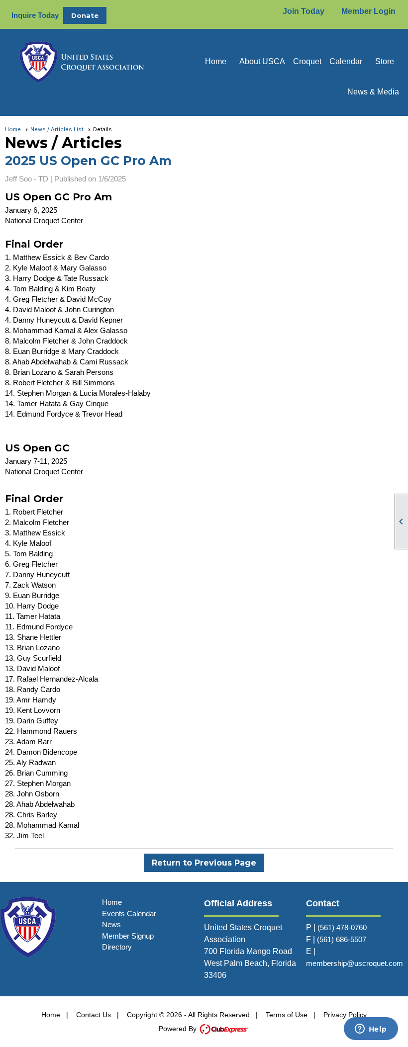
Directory (117, 947)
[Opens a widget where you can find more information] (370, 1029)
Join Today (303, 11)
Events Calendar (129, 913)
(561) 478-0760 (342, 927)
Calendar (345, 61)
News (111, 924)
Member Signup (128, 936)
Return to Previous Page (204, 863)
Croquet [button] (307, 61)
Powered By (179, 1029)
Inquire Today (35, 15)
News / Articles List (57, 129)
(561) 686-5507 (341, 939)
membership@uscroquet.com (354, 963)
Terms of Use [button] (286, 1015)
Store (384, 61)
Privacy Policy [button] (345, 1015)
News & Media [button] (373, 91)
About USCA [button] (262, 61)
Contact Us (93, 1015)
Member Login (368, 11)
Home (215, 61)
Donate (85, 15)
